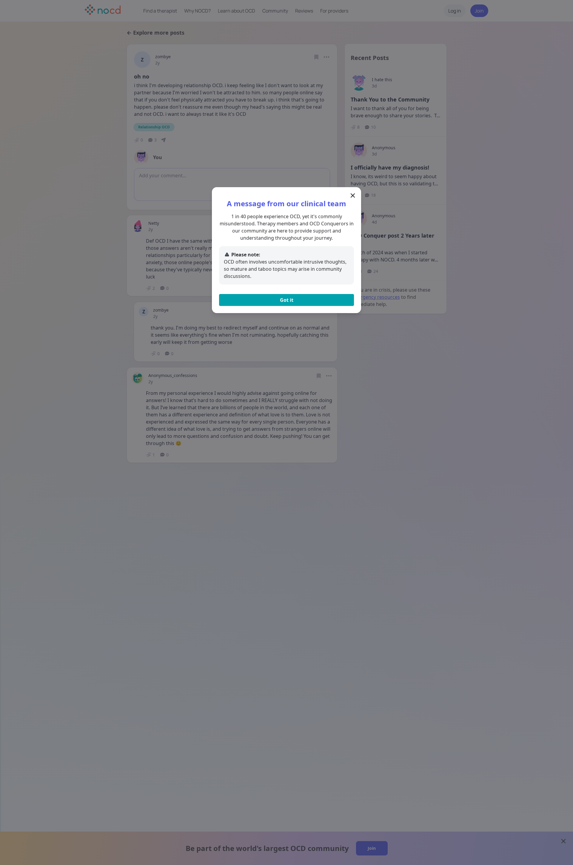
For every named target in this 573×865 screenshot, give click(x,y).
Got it (286, 300)
